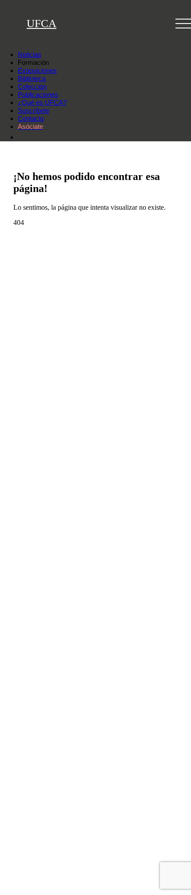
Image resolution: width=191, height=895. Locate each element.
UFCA (41, 23)
